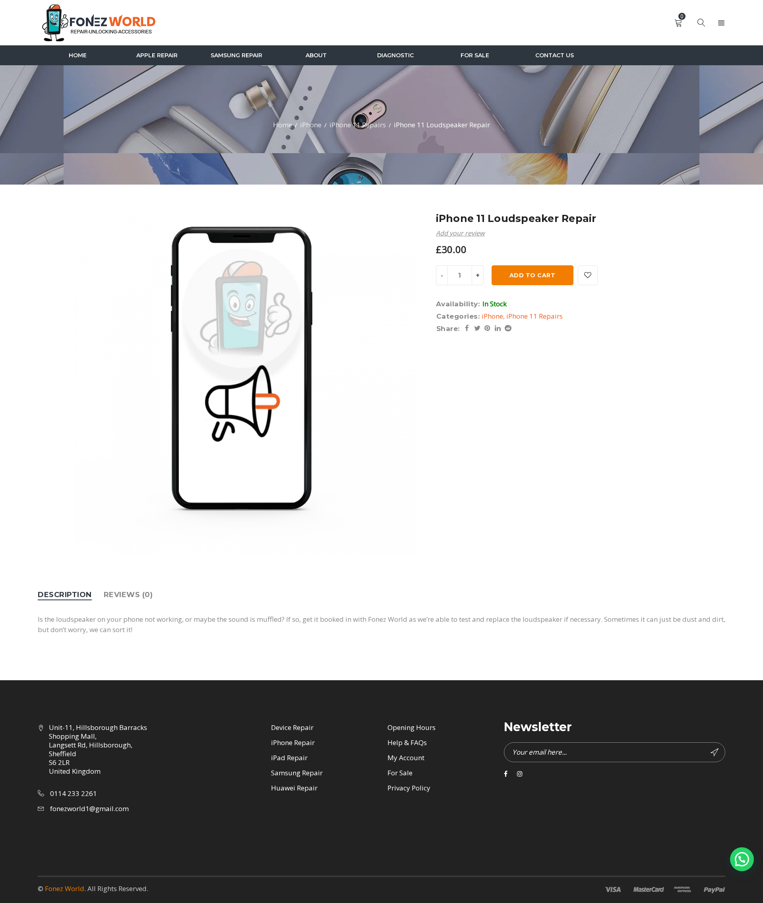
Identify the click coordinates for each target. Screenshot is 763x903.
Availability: (458, 303)
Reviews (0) (128, 594)
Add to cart (532, 275)
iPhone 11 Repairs (357, 124)
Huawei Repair (294, 787)
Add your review (460, 233)
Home (282, 124)
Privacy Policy (408, 787)
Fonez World (64, 888)
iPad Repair (289, 757)
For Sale (399, 772)
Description (65, 594)
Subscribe (715, 752)
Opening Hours (411, 727)
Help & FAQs (407, 742)
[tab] (65, 594)
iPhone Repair (293, 742)
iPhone (310, 124)
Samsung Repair (297, 772)
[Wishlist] (588, 275)
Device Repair (292, 727)
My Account (405, 757)
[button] (742, 859)
